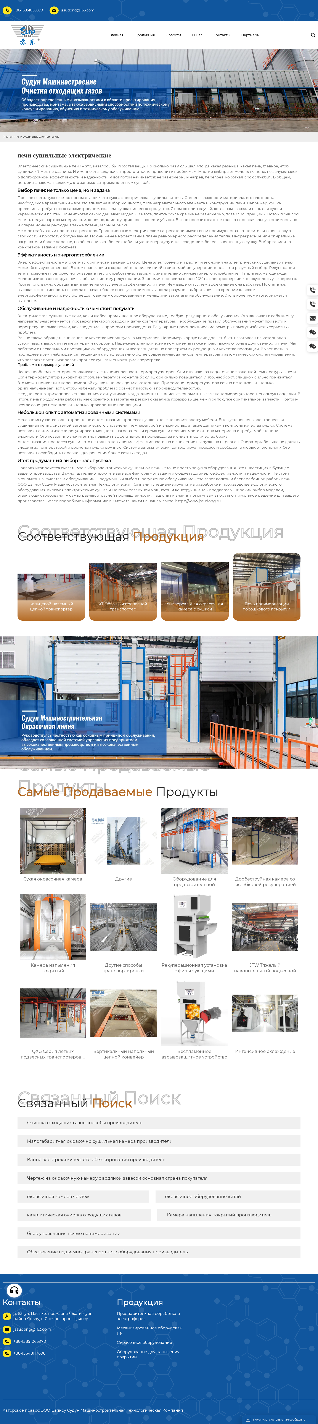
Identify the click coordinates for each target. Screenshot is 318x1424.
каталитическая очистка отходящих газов (74, 1214)
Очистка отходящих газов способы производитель (84, 1122)
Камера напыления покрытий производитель (219, 1214)
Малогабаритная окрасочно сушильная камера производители (100, 1141)
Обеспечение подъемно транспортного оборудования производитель (107, 1251)
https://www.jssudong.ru (198, 501)
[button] (291, 586)
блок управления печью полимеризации (73, 1233)
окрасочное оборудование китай (203, 1196)
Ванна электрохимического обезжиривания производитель (96, 1159)
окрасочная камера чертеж (58, 1196)
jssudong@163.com (77, 10)
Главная (8, 136)
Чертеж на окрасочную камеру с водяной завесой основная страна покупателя (117, 1178)
